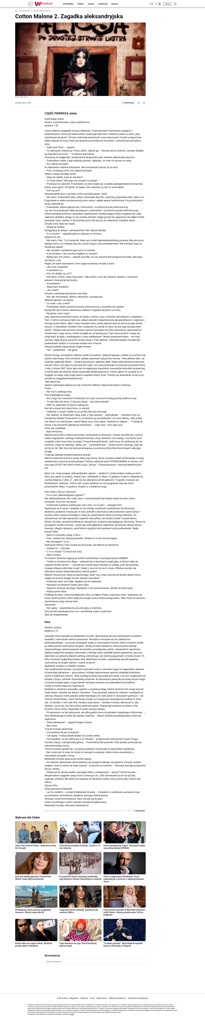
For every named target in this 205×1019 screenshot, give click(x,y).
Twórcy (80, 4)
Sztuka (91, 4)
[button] (158, 3)
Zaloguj (167, 4)
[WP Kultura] (49, 4)
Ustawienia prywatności (137, 998)
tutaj (72, 1014)
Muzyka (114, 4)
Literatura (103, 4)
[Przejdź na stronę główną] (30, 6)
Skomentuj (129, 103)
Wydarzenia (68, 4)
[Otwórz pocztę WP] (151, 4)
